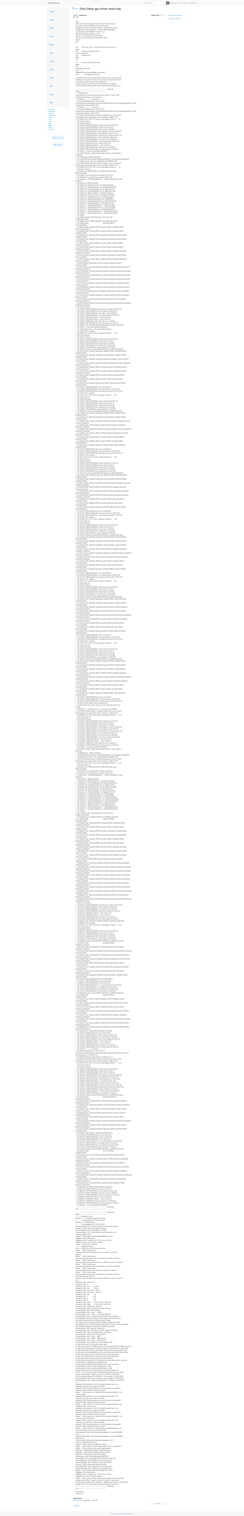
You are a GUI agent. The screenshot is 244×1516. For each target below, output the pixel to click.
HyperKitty (121, 1513)
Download (58, 144)
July (50, 119)
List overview (58, 138)
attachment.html (78, 1500)
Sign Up (194, 3)
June (50, 121)
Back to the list (175, 18)
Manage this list (176, 3)
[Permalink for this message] (164, 1503)
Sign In (186, 3)
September (52, 115)
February (51, 129)
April (50, 125)
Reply (77, 1505)
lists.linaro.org (53, 3)
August (51, 117)
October (51, 113)
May (50, 123)
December (52, 109)
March (50, 127)
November (52, 111)
